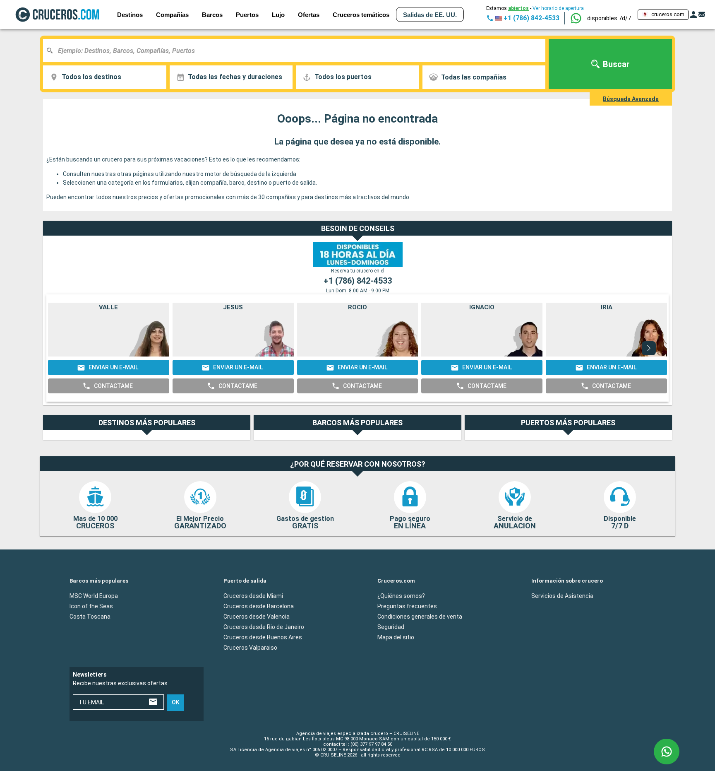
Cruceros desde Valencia (256, 616)
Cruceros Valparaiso (250, 647)
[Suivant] (649, 348)
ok (176, 702)
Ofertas (308, 14)
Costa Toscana (90, 616)
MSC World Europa (94, 596)
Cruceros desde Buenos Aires (262, 637)
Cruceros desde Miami (253, 596)
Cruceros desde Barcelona (258, 606)
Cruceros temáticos (361, 14)
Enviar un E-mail (113, 367)
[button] (609, 18)
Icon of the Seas (91, 606)
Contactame (113, 386)
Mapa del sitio (395, 637)
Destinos (130, 14)
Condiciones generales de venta (419, 616)
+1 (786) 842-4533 (358, 281)
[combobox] (297, 50)
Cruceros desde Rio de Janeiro (263, 627)
